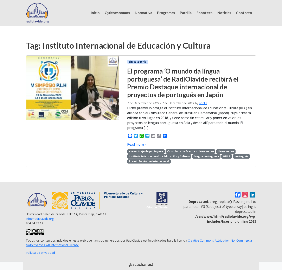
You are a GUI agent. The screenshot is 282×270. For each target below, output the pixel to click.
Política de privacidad (40, 253)
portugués (241, 156)
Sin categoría (137, 61)
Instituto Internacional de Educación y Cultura (159, 156)
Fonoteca (204, 13)
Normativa (143, 13)
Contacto (244, 13)
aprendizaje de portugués (146, 151)
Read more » (136, 144)
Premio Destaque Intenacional (149, 161)
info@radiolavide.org (40, 219)
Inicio (95, 13)
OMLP (226, 156)
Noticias (224, 13)
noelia (203, 103)
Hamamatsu (226, 151)
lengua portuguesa (206, 156)
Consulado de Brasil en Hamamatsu (190, 151)
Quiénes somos (117, 13)
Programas (166, 13)
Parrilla (186, 13)
